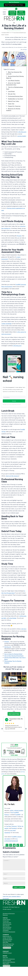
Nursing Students (7, 928)
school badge (12, 618)
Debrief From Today (13, 101)
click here (23, 629)
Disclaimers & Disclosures (9, 913)
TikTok (19, 826)
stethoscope (22, 616)
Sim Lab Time (11, 94)
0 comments (7, 34)
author (12, 810)
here (25, 39)
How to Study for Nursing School (13, 654)
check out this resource (12, 476)
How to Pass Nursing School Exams (14, 656)
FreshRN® (17, 814)
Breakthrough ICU (7, 936)
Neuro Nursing (6, 925)
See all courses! (7, 947)
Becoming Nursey (7, 960)
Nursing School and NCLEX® (18, 32)
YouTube (8, 826)
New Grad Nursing (7, 927)
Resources (5, 915)
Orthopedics (6, 930)
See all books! (6, 965)
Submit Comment (19, 887)
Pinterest (14, 826)
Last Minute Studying (14, 80)
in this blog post (21, 132)
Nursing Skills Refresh (8, 945)
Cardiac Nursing (6, 919)
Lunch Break (11, 91)
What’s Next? (6, 963)
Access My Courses (12, 13)
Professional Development (9, 931)
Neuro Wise (5, 942)
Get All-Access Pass (21, 13)
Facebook (14, 828)
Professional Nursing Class (15, 96)
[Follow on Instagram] (10, 845)
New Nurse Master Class (8, 944)
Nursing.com (7, 647)
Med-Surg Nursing (7, 924)
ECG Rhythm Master (7, 939)
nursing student (22, 136)
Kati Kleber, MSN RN (5, 32)
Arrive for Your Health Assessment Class (13, 83)
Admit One (5, 957)
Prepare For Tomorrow (14, 106)
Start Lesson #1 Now (14, 714)
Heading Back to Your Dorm (15, 99)
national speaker (18, 810)
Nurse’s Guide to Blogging (9, 962)
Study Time (11, 103)
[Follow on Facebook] (7, 845)
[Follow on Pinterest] (21, 845)
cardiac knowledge (6, 323)
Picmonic (19, 236)
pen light (3, 618)
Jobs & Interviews (7, 922)
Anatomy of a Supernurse (9, 959)
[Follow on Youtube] (14, 845)
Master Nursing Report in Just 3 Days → (14, 5)
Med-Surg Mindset (7, 941)
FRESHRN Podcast (7, 953)
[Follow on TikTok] (17, 845)
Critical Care (6, 921)
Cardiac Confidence (7, 937)
